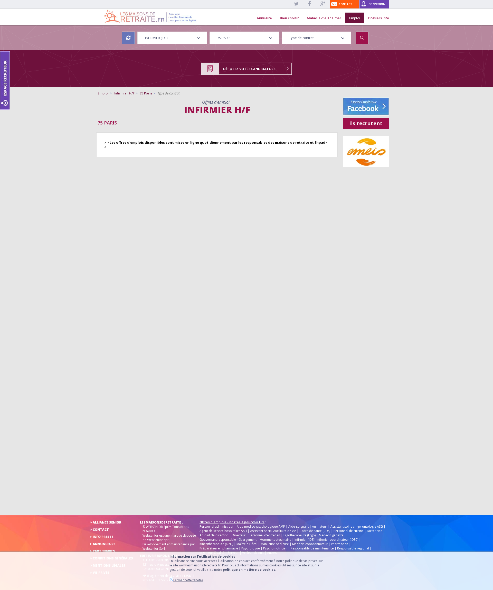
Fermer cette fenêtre (188, 580)
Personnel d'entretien (264, 535)
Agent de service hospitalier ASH (223, 531)
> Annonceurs (103, 544)
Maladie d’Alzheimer (324, 18)
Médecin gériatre (331, 535)
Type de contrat (168, 93)
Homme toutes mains (275, 539)
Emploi (354, 18)
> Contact (99, 529)
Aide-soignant (298, 526)
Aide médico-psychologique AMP (261, 526)
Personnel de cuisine (349, 531)
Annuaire (264, 18)
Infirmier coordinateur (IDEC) (337, 539)
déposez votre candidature (249, 68)
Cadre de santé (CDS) (314, 531)
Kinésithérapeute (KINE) (216, 544)
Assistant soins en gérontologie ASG (356, 526)
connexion (376, 4)
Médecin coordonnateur (310, 544)
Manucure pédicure (275, 544)
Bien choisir (289, 18)
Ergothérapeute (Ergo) (299, 535)
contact (345, 4)
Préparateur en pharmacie (219, 548)
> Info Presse (101, 537)
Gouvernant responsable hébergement (228, 539)
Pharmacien (339, 544)
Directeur (238, 535)
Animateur (319, 526)
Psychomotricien (275, 548)
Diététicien (374, 531)
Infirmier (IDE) (304, 539)
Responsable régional (353, 548)
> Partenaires (102, 551)
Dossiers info (378, 18)
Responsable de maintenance (312, 548)
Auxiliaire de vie (284, 531)
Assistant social (261, 531)
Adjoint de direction (214, 535)
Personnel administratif (216, 526)
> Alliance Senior (105, 522)
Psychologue (250, 548)
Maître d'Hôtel (246, 544)
